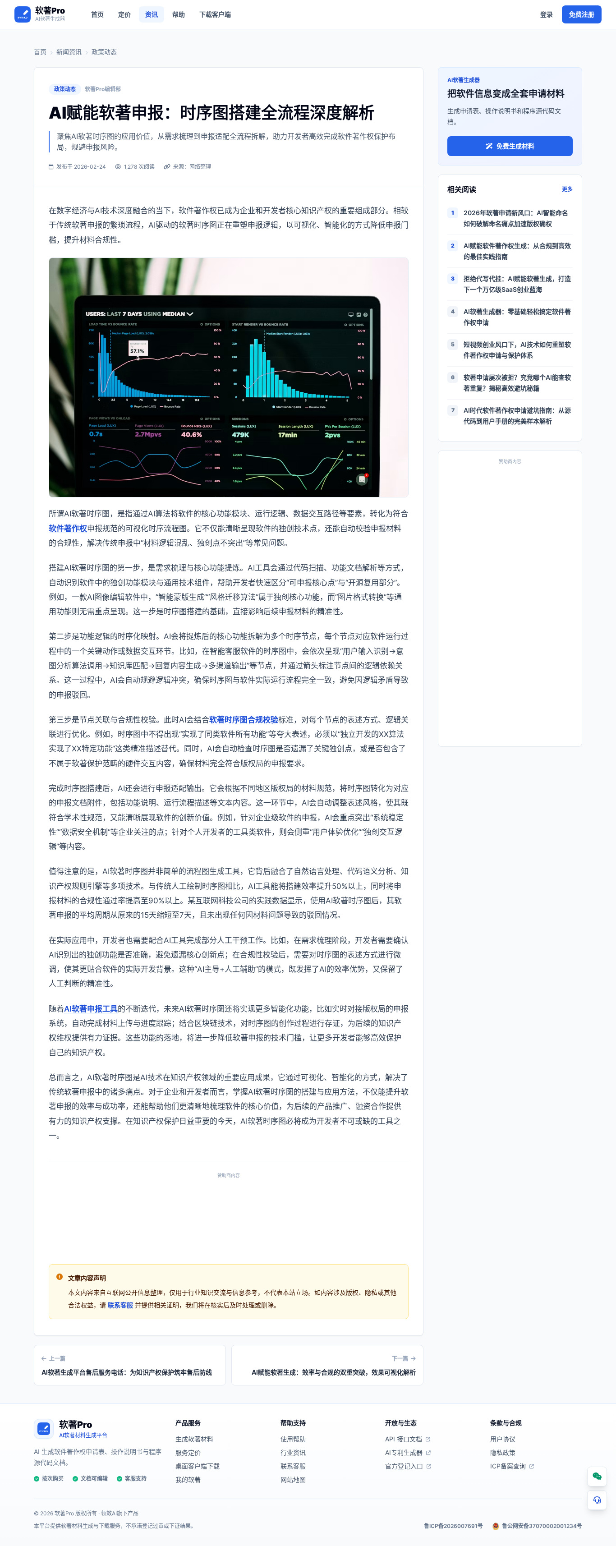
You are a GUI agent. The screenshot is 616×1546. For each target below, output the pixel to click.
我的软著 (188, 1479)
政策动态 (104, 51)
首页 (97, 14)
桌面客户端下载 (197, 1466)
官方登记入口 (404, 1466)
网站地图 (293, 1479)
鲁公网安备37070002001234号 (542, 1526)
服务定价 (188, 1452)
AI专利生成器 (404, 1452)
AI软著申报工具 (91, 1008)
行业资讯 (293, 1452)
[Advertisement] (229, 1216)
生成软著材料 (194, 1439)
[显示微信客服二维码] (597, 1476)
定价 (124, 14)
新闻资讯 (69, 51)
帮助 (178, 14)
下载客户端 (215, 14)
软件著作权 (68, 528)
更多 (567, 189)
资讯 (151, 14)
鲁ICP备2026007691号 (453, 1526)
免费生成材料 (515, 146)
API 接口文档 (403, 1439)
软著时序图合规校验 (243, 719)
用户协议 (502, 1439)
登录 (546, 14)
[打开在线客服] (597, 1500)
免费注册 (581, 14)
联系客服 (120, 1305)
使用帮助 (293, 1439)
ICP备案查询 (508, 1466)
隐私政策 (502, 1452)
